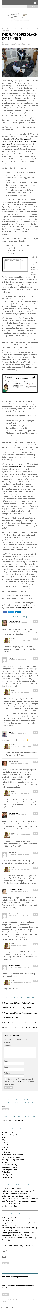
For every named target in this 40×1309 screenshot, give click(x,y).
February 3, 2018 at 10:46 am (19, 660)
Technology (6, 1172)
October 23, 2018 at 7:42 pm (19, 967)
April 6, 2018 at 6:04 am (19, 945)
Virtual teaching (8, 1177)
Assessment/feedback (9, 44)
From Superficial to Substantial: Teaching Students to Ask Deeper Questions (18, 1234)
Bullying (5, 1137)
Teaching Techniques (10, 1169)
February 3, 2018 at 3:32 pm (18, 734)
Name (6, 1061)
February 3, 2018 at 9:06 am (18, 623)
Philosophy (6, 1152)
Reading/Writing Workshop (13, 1160)
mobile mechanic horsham (12, 1196)
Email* (4, 1257)
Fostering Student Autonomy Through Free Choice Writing (19, 1202)
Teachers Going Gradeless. (23, 608)
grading (5, 1142)
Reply (35, 621)
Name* (4, 1251)
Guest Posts (6, 1145)
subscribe (23, 1081)
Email (6, 1067)
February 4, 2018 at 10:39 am (21, 746)
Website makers (8, 1191)
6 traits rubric (16, 467)
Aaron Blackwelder (15, 621)
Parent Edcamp (15, 1189)
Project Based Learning (11, 1157)
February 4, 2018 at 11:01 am (19, 815)
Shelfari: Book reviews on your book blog (18, 1245)
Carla (19, 43)
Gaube (11, 732)
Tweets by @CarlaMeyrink (12, 1121)
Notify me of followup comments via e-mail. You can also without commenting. (20, 1081)
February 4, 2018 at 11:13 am (21, 835)
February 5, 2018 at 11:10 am (19, 854)
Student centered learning (12, 1167)
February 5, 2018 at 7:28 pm (20, 869)
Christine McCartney (15, 889)
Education (22, 44)
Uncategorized (7, 1174)
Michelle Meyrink (14, 965)
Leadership (6, 1147)
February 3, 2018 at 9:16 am (20, 640)
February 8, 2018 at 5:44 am (18, 891)
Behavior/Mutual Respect (12, 1135)
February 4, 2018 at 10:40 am (21, 793)
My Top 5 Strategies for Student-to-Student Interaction (18, 1192)
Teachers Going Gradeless (21, 139)
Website (7, 1073)
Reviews (5, 1162)
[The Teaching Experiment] (20, 17)
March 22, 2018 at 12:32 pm (18, 915)
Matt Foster (6, 1201)
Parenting (6, 1150)
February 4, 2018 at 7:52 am (18, 763)
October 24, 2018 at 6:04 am (21, 982)
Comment (7, 1046)
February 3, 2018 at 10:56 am (21, 692)
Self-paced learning (9, 1165)
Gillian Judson (13, 813)
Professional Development (12, 1155)
